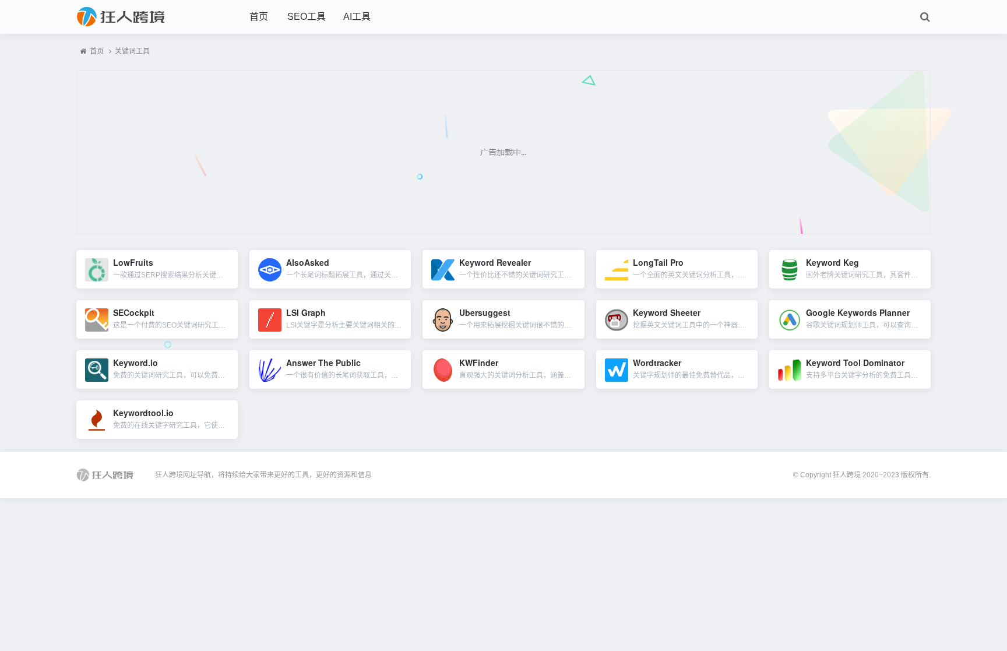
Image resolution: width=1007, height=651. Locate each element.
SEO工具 (306, 17)
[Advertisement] (503, 152)
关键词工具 (132, 51)
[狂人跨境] (140, 17)
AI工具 (357, 17)
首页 (258, 17)
